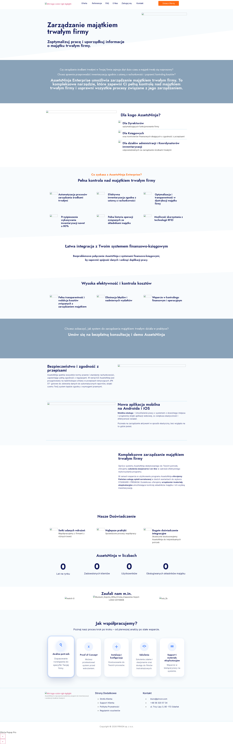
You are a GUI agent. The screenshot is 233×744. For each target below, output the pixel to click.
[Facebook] (146, 714)
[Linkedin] (155, 714)
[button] (48, 598)
